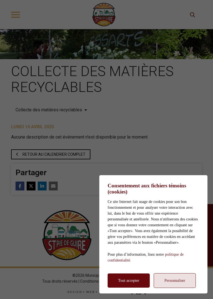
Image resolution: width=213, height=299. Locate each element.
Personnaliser (174, 280)
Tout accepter (128, 280)
